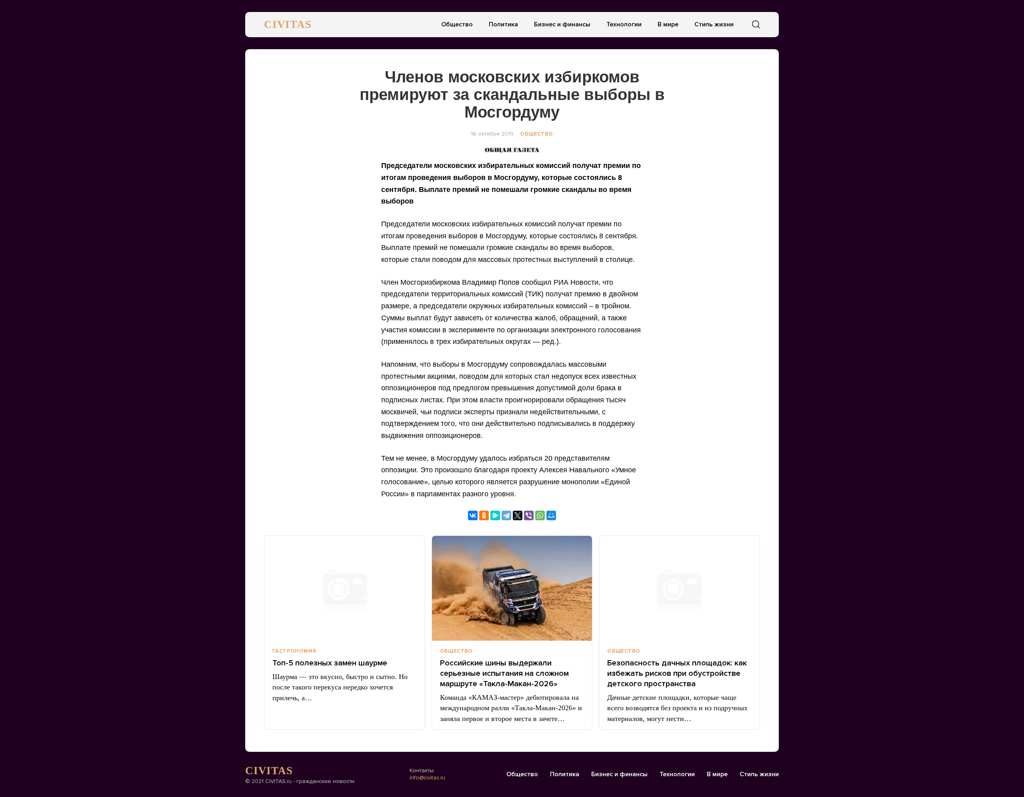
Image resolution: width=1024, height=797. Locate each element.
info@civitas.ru (427, 777)
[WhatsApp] (540, 515)
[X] (517, 515)
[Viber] (529, 515)
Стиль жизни (714, 24)
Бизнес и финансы (562, 24)
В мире (668, 24)
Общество (457, 24)
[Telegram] (506, 515)
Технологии (624, 24)
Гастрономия (294, 651)
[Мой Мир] (551, 515)
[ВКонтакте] (473, 515)
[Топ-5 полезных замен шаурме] (344, 588)
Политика (503, 24)
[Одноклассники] (484, 515)
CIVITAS (288, 24)
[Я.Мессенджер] (495, 515)
